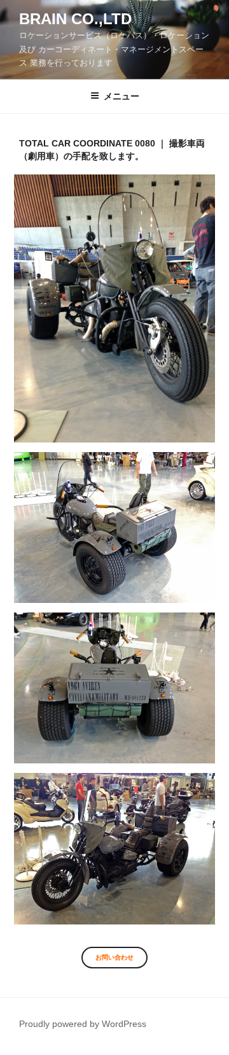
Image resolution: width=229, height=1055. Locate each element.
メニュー (121, 96)
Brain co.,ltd (75, 18)
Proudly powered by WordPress (82, 1024)
